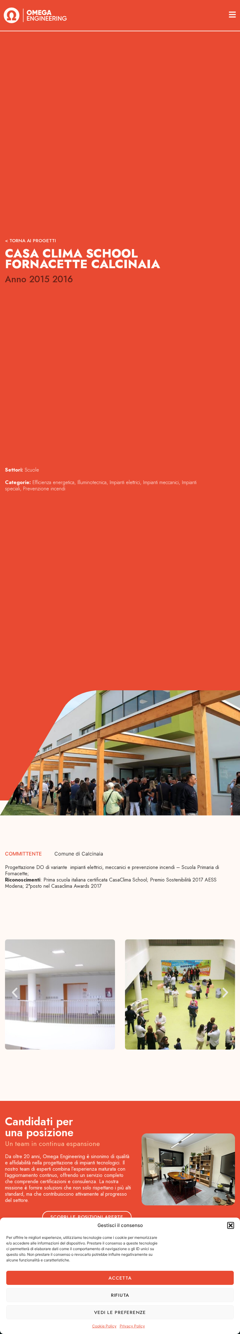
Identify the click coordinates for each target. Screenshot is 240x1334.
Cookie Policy (104, 1326)
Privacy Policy (132, 1326)
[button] (231, 1225)
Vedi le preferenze (120, 1312)
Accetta (119, 1278)
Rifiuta (120, 1295)
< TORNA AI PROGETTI (30, 240)
